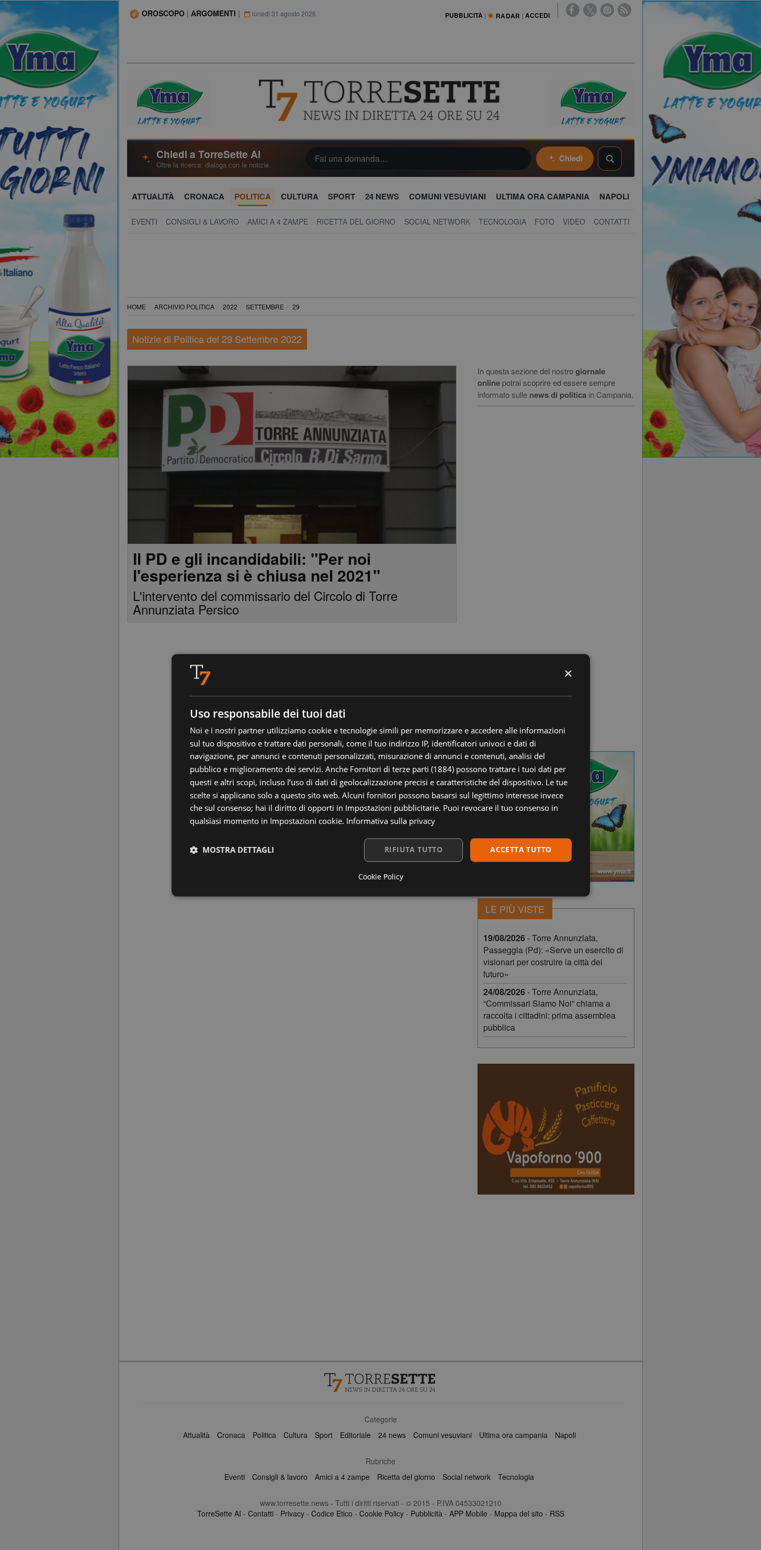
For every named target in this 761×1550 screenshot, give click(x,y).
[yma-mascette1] (592, 101)
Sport (324, 1435)
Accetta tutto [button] (520, 849)
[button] (232, 850)
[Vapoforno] (556, 1129)
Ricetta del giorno (406, 1476)
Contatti (261, 1513)
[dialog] (381, 775)
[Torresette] (381, 100)
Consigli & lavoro (280, 1476)
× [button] (568, 674)
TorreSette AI (219, 1513)
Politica (264, 1435)
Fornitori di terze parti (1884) (402, 769)
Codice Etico (332, 1513)
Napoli (565, 1435)
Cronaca (231, 1435)
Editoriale (355, 1435)
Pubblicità (426, 1513)
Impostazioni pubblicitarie (392, 808)
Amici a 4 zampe (342, 1476)
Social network (466, 1476)
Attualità (196, 1435)
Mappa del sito (518, 1513)
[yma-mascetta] (169, 101)
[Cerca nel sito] (610, 159)
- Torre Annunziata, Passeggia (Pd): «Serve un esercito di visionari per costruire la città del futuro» (553, 956)
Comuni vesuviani (442, 1435)
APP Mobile (468, 1513)
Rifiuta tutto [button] (413, 849)
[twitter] (590, 10)
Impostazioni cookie (306, 821)
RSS (557, 1513)
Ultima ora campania (513, 1435)
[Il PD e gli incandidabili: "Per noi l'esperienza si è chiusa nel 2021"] (292, 455)
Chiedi (571, 158)
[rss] (624, 10)
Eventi (234, 1476)
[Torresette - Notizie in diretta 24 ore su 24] (381, 1382)
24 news (392, 1435)
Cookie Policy (381, 1513)
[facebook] (573, 10)
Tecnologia (516, 1476)
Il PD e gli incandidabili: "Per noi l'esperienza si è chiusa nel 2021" (256, 566)
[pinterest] (607, 10)
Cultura (295, 1435)
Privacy (292, 1513)
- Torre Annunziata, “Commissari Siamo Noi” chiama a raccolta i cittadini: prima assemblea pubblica (549, 1010)
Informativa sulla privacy (390, 821)
